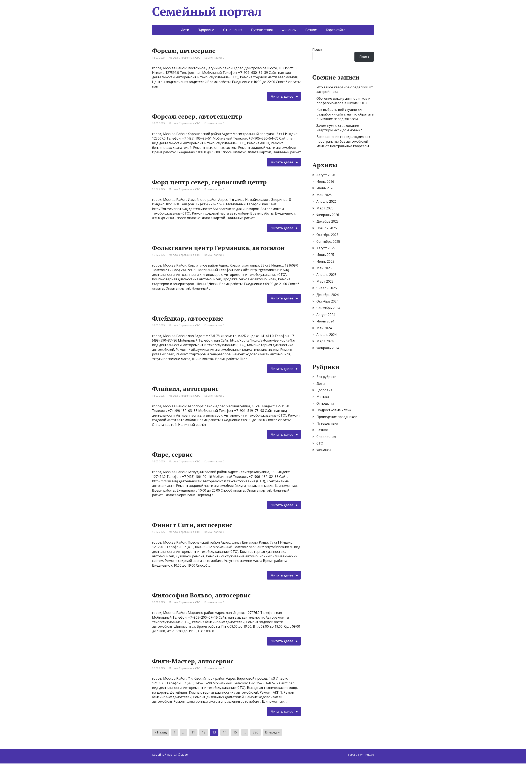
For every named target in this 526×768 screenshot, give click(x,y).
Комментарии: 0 (214, 57)
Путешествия (262, 30)
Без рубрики (326, 376)
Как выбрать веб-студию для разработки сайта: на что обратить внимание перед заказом (345, 114)
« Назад (161, 732)
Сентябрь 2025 (328, 241)
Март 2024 (324, 341)
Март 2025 (324, 281)
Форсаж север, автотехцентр (197, 116)
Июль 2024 (325, 321)
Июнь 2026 (325, 188)
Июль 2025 (325, 254)
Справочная (186, 57)
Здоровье (206, 30)
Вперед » (272, 732)
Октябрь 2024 (327, 301)
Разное (311, 30)
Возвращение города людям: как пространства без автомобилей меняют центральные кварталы (343, 141)
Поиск (317, 49)
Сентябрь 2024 (328, 308)
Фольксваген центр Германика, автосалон (218, 248)
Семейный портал (164, 754)
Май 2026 (324, 195)
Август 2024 (325, 314)
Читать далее (282, 96)
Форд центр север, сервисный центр (209, 182)
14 (224, 732)
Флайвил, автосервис (185, 389)
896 (255, 732)
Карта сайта (335, 30)
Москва (173, 57)
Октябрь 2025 (327, 234)
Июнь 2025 (325, 261)
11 (193, 732)
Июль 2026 (325, 181)
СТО (197, 57)
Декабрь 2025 (327, 221)
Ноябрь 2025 (326, 228)
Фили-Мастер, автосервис (193, 661)
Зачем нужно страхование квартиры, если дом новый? (339, 127)
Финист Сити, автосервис (192, 525)
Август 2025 (325, 248)
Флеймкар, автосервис (187, 318)
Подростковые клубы (333, 410)
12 (203, 732)
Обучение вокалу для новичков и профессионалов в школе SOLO (343, 100)
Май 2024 (324, 328)
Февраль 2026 (327, 214)
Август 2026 (325, 175)
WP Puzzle (367, 754)
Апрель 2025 (326, 274)
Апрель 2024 (326, 334)
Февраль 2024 (327, 348)
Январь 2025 (326, 288)
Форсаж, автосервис (183, 50)
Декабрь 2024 (327, 294)
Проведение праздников (336, 417)
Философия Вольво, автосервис (201, 595)
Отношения (232, 30)
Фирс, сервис (172, 454)
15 (235, 732)
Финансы (289, 30)
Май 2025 (324, 268)
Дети (185, 30)
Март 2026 (324, 208)
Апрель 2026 (326, 201)
